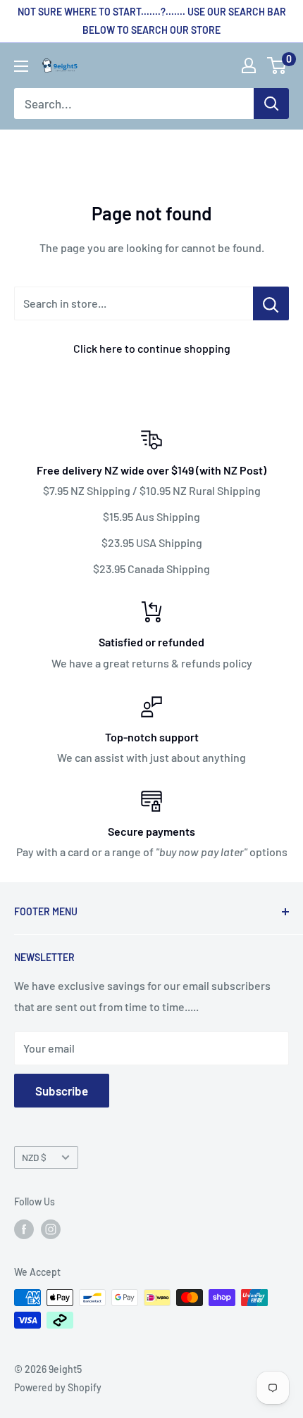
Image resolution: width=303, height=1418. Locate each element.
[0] (277, 65)
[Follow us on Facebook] (24, 1228)
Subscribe (61, 1091)
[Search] (271, 103)
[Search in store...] (271, 303)
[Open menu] (21, 66)
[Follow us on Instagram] (51, 1228)
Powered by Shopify (57, 1387)
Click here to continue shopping (151, 348)
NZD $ (34, 1157)
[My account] (249, 65)
